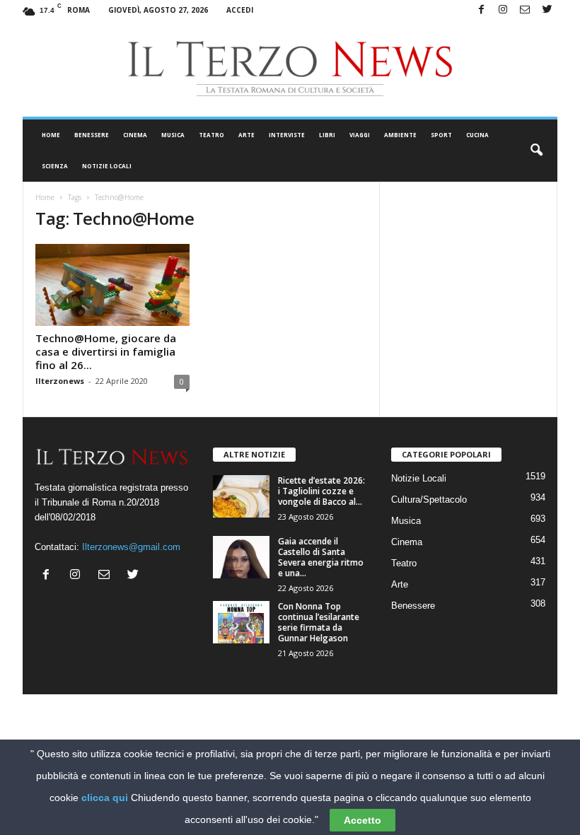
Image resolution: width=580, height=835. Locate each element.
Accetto (362, 820)
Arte (246, 135)
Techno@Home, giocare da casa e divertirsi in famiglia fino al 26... (105, 351)
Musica (173, 135)
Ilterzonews (59, 380)
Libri (327, 135)
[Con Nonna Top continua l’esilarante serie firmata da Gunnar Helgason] (241, 622)
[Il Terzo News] (290, 68)
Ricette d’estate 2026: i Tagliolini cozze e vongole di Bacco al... (321, 491)
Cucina (477, 135)
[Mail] (524, 10)
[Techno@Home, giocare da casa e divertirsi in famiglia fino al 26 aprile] (112, 285)
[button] (536, 150)
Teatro (211, 135)
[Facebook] (480, 10)
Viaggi (359, 135)
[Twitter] (546, 10)
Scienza (55, 166)
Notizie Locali (107, 166)
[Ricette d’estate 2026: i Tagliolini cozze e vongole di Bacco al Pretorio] (241, 496)
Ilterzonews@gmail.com (131, 547)
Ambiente (400, 135)
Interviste (287, 135)
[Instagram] (502, 10)
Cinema (135, 135)
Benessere (91, 135)
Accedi (239, 10)
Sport (441, 135)
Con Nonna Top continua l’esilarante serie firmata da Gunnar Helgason (318, 622)
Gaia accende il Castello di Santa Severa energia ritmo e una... (321, 557)
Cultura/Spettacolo (429, 499)
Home (51, 135)
